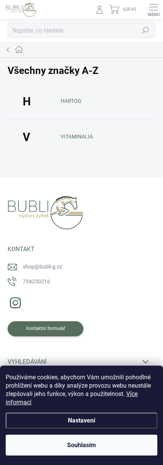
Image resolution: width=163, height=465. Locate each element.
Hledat (145, 30)
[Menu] (153, 9)
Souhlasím (81, 445)
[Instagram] (14, 301)
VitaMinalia (77, 137)
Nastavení (81, 420)
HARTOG (71, 101)
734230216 (36, 281)
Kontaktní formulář (45, 328)
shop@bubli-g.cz (42, 267)
